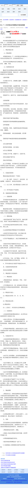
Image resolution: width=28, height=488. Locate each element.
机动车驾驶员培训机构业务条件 (8, 462)
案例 (25, 8)
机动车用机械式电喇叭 (6, 465)
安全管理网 (5, 19)
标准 (8, 11)
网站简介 (10, 469)
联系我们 (22, 472)
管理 (14, 8)
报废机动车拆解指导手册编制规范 (8, 467)
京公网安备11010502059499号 (20, 480)
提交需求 (10, 472)
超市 (3, 11)
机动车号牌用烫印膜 (5, 460)
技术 (19, 8)
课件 (14, 11)
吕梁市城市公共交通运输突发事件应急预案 (15, 453)
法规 (8, 8)
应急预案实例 (18, 19)
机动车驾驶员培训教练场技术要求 (8, 464)
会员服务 (16, 469)
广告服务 (22, 469)
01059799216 (10, 478)
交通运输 (24, 19)
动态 (3, 8)
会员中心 (16, 472)
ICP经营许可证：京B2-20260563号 (14, 482)
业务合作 (3, 472)
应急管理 (11, 19)
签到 (19, 11)
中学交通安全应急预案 (10, 455)
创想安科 (3, 469)
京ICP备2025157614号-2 (6, 480)
